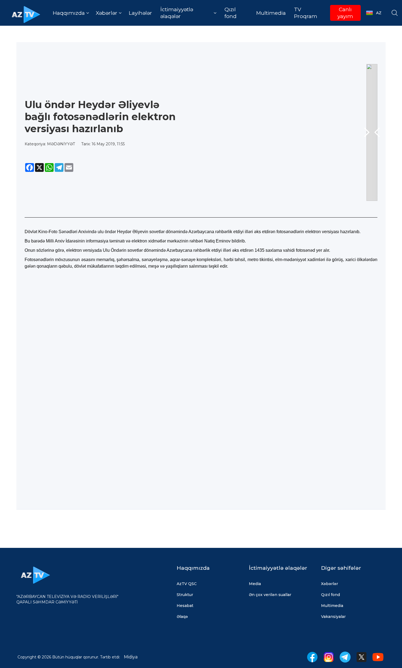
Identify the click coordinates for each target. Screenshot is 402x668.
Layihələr (140, 13)
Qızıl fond (231, 12)
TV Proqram (305, 12)
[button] (71, 13)
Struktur (185, 594)
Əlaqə (182, 616)
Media (255, 583)
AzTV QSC (187, 583)
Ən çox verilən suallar (270, 594)
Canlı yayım (345, 12)
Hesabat (185, 605)
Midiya (131, 657)
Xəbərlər (329, 583)
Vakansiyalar (333, 616)
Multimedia (271, 13)
